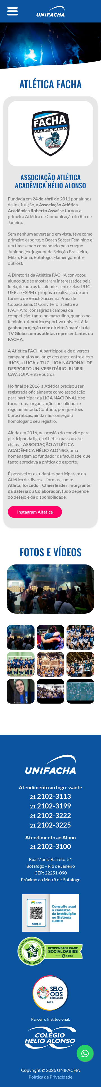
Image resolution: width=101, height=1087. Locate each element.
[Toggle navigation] (13, 11)
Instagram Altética (35, 511)
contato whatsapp (85, 1061)
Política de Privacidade (50, 1076)
